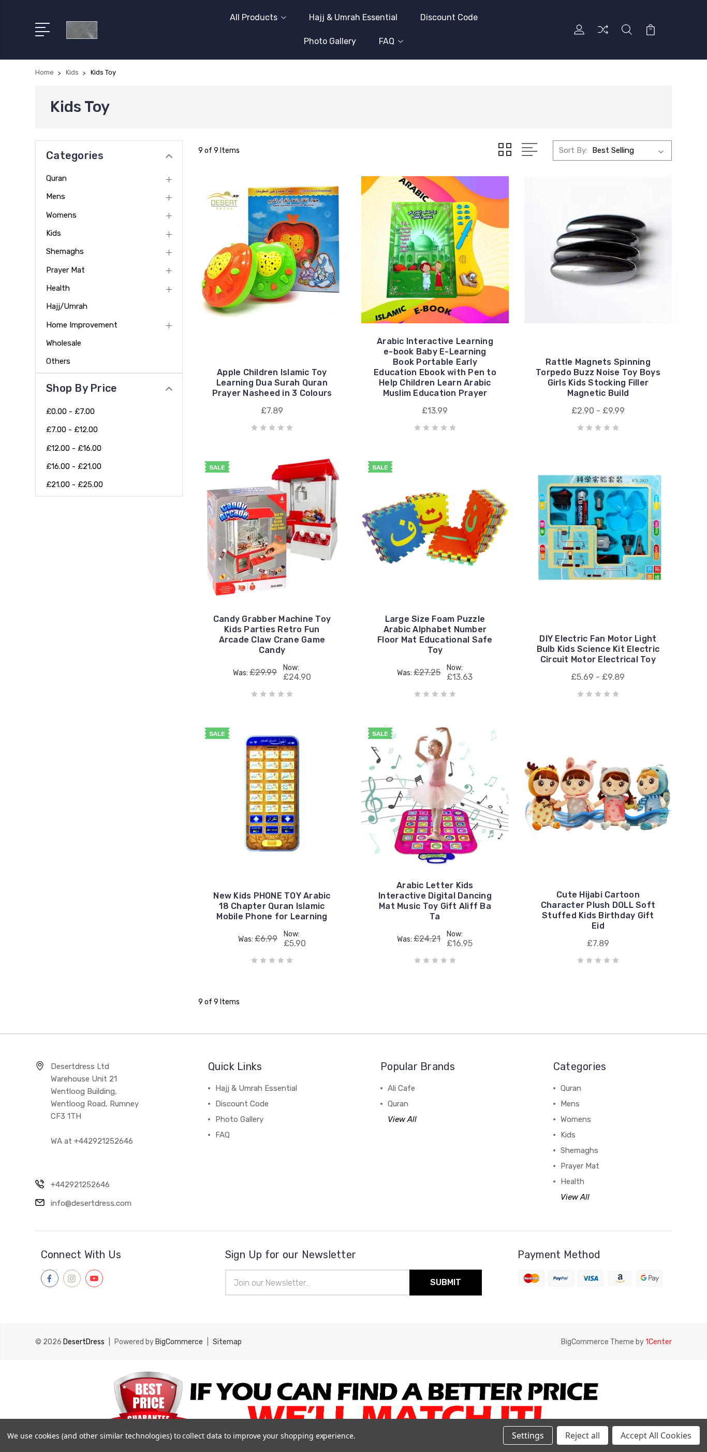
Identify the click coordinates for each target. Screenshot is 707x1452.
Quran (56, 178)
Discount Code (449, 17)
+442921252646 (80, 1184)
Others (58, 361)
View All (402, 1119)
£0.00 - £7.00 (70, 411)
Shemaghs (65, 251)
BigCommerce (179, 1341)
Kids (53, 233)
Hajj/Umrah (66, 306)
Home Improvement (81, 325)
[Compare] (603, 36)
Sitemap (227, 1341)
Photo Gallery (330, 41)
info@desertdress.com (91, 1203)
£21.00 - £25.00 (74, 484)
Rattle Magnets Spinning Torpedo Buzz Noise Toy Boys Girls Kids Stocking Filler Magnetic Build (598, 377)
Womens (61, 215)
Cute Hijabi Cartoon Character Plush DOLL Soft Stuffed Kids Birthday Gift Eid (598, 910)
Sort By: (573, 150)
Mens (55, 196)
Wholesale (63, 343)
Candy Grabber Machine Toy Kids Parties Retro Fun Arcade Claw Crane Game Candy (272, 634)
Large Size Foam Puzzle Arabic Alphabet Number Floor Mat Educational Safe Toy (435, 634)
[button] (354, 1405)
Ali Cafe (401, 1088)
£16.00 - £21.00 (73, 466)
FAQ (386, 41)
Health (58, 288)
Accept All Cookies (656, 1435)
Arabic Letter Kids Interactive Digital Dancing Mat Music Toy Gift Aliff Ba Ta (435, 900)
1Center (658, 1341)
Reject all (582, 1435)
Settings (528, 1435)
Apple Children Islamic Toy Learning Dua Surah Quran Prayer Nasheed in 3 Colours (272, 382)
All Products (253, 17)
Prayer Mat (65, 270)
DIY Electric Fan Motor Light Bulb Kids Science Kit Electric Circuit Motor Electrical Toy (598, 649)
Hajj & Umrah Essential (353, 17)
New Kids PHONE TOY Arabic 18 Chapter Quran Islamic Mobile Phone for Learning (271, 906)
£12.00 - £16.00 (73, 448)
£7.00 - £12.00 (72, 429)
